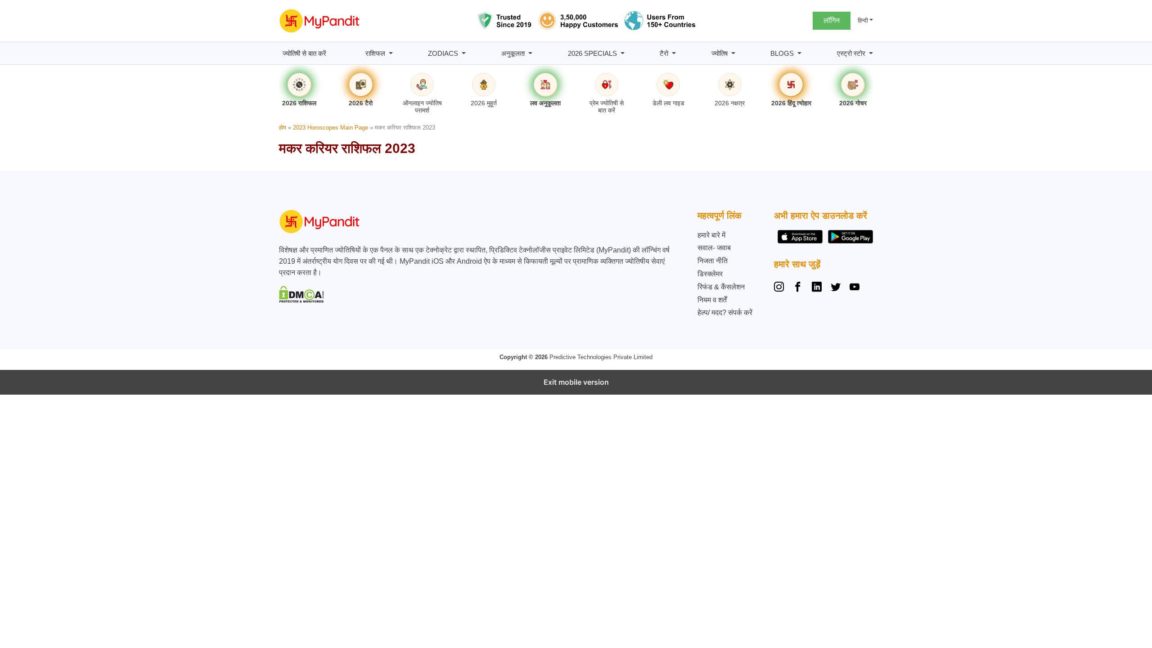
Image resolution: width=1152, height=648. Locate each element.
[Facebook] (797, 288)
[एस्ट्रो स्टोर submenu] (871, 53)
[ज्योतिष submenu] (733, 53)
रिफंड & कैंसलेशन (721, 287)
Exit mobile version (576, 382)
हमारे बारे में (711, 235)
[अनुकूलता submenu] (530, 53)
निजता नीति (713, 261)
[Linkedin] (816, 288)
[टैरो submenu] (674, 53)
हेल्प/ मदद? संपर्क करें (725, 312)
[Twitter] (835, 288)
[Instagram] (781, 288)
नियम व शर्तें (712, 300)
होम (282, 127)
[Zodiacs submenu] (464, 53)
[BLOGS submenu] (799, 53)
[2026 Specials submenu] (623, 53)
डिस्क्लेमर (710, 274)
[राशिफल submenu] (391, 53)
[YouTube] (854, 288)
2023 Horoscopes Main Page (330, 127)
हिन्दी (863, 20)
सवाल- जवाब (714, 248)
